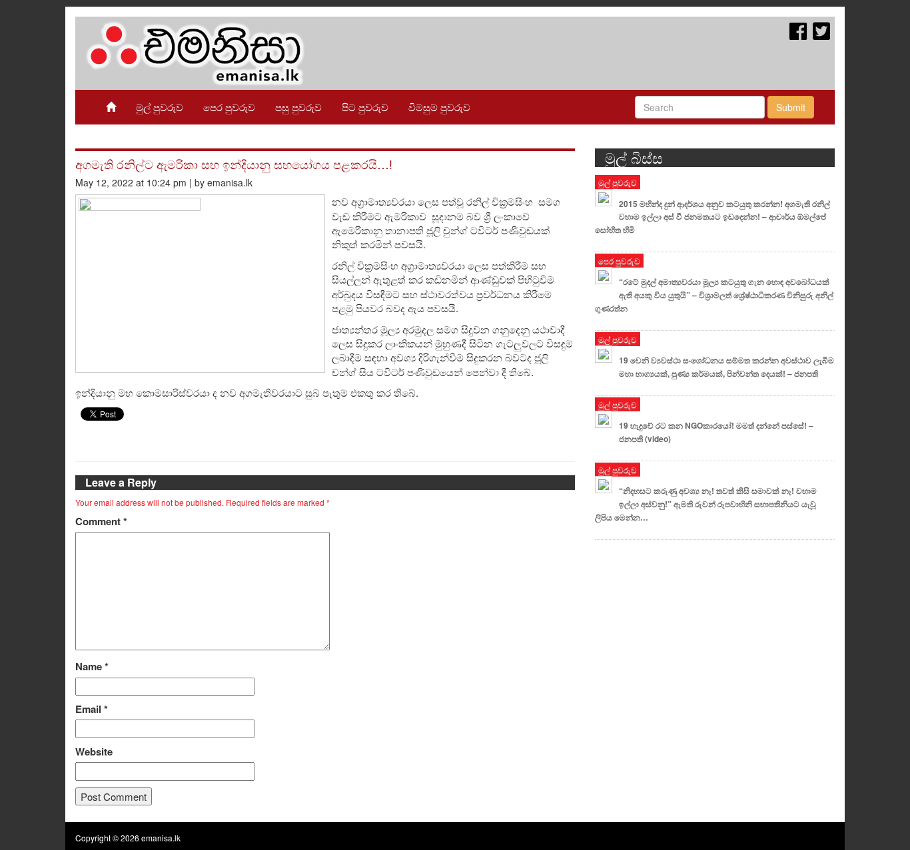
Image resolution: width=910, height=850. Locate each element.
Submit (790, 107)
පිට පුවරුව (365, 107)
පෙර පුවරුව (229, 107)
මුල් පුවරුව (159, 107)
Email (91, 709)
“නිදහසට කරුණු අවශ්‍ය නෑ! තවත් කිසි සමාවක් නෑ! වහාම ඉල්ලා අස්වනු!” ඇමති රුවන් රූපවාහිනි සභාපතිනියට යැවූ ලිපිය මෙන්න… (706, 504)
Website (94, 752)
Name (92, 667)
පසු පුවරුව (298, 107)
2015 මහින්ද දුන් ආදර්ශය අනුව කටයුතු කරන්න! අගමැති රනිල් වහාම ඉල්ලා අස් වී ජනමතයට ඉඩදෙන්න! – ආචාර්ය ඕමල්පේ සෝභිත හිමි (712, 217)
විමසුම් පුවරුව (439, 107)
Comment (101, 522)
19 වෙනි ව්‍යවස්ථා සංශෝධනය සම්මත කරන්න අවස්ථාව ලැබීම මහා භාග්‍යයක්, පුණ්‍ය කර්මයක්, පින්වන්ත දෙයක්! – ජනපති (726, 366)
